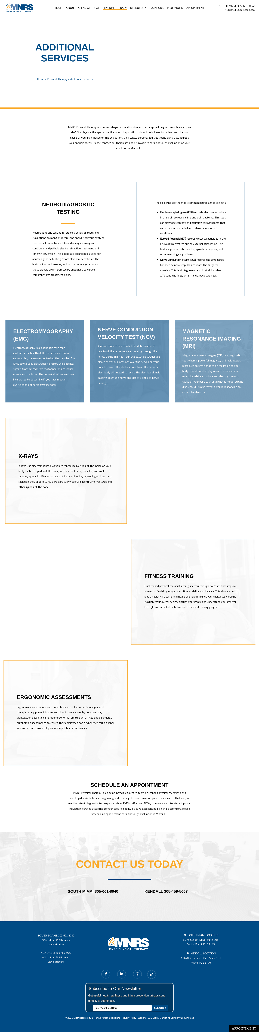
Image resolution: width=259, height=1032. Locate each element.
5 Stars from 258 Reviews (56, 940)
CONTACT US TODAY (129, 864)
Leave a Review (56, 944)
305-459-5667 (64, 952)
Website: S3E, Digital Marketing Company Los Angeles (166, 1018)
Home (40, 79)
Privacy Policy (129, 1018)
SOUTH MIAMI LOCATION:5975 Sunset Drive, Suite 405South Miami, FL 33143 (201, 939)
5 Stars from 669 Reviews (56, 957)
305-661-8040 (66, 935)
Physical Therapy (57, 79)
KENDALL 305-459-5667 (240, 10)
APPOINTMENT (244, 1028)
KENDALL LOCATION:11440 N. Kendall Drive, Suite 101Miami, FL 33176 (201, 958)
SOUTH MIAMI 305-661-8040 (237, 6)
